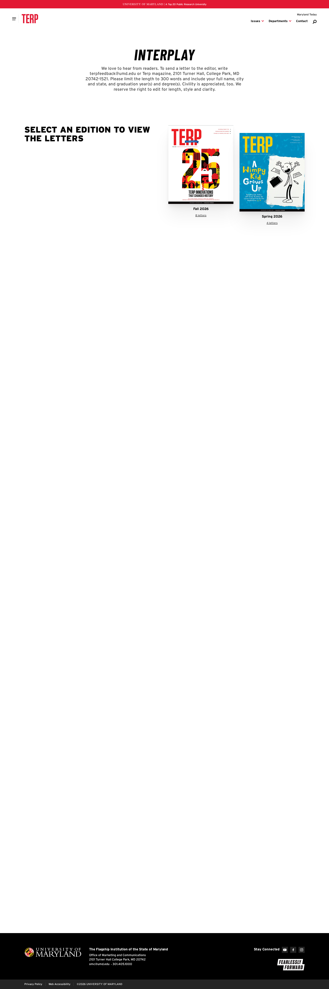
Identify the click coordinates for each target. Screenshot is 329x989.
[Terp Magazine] (30, 18)
